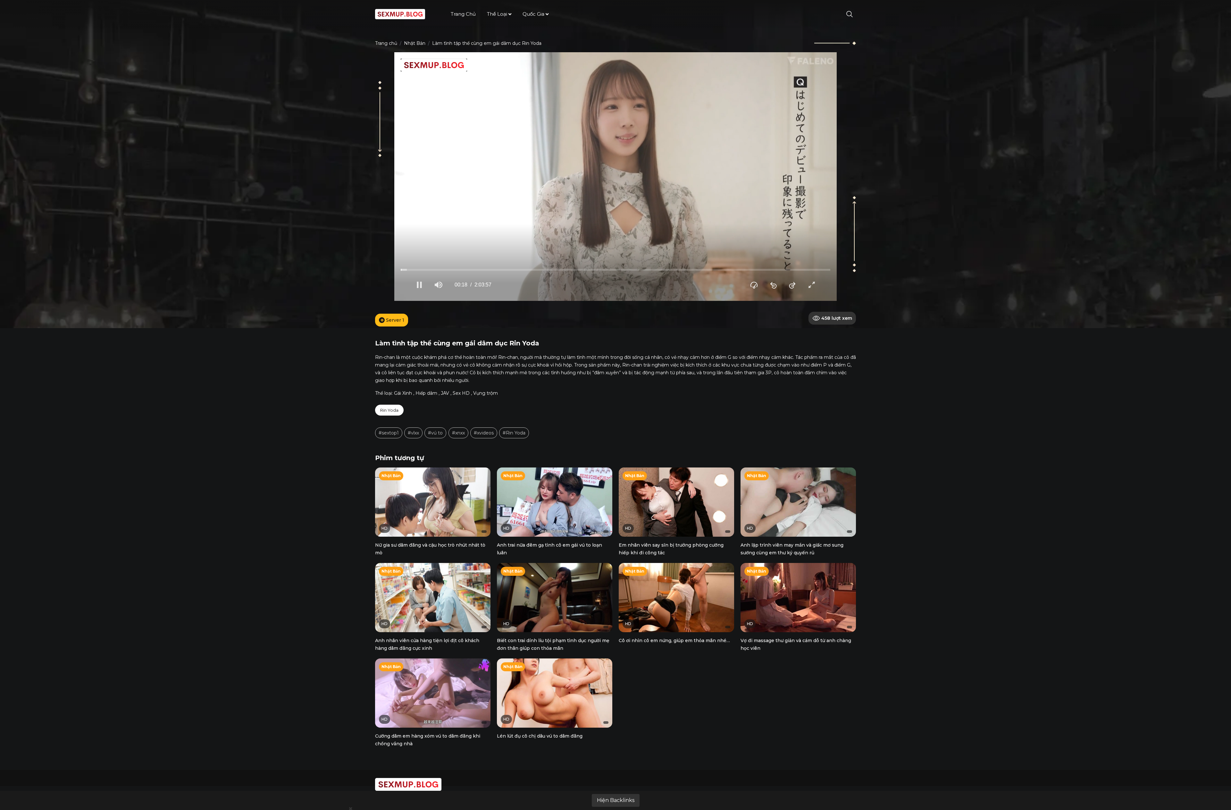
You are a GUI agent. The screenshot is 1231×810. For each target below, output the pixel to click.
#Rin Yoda (514, 433)
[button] (419, 284)
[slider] (615, 269)
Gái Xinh (403, 393)
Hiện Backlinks (615, 800)
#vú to (435, 433)
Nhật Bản (414, 43)
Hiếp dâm (426, 393)
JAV (445, 393)
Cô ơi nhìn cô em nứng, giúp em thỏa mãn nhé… (674, 640)
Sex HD (461, 393)
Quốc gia (533, 14)
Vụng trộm (485, 393)
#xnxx (458, 433)
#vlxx (413, 433)
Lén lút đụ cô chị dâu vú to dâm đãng (539, 736)
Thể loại (497, 14)
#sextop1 (389, 433)
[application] (615, 176)
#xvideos (484, 433)
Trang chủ (463, 14)
